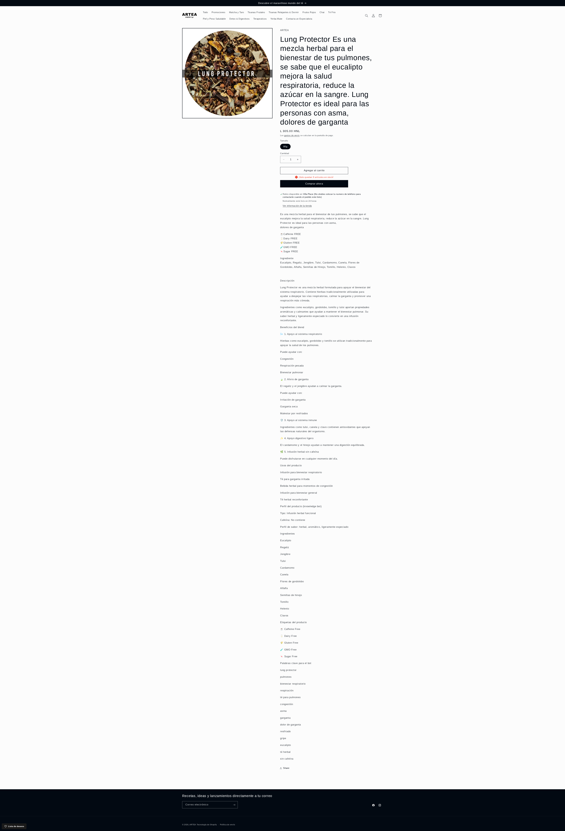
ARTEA (193, 825)
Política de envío (227, 825)
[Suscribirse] (234, 804)
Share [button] (286, 768)
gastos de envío (292, 136)
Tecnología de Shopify (207, 825)
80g (285, 146)
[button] (366, 15)
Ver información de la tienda (297, 206)
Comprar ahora (314, 183)
